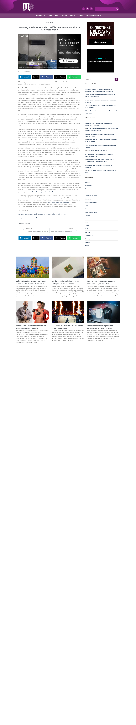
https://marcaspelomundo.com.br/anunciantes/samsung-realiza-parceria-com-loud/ (42, 214)
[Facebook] (83, 8)
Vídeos (81, 15)
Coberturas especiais (93, 15)
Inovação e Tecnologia (91, 212)
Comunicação (39, 15)
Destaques (88, 199)
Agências (87, 182)
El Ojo (86, 205)
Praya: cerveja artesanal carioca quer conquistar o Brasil (100, 171)
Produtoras (88, 229)
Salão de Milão (89, 235)
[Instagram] (91, 8)
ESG (56, 15)
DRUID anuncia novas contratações (97, 150)
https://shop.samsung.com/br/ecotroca (57, 202)
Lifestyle (64, 15)
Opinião (72, 15)
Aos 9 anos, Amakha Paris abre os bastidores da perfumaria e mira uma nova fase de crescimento (99, 90)
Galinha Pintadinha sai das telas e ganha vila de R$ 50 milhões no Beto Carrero (100, 95)
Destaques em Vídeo (90, 202)
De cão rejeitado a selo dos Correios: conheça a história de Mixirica (100, 101)
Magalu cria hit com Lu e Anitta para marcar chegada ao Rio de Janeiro (101, 140)
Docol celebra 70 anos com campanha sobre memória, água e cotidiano (100, 106)
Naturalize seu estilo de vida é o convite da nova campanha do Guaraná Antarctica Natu (99, 160)
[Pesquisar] (117, 9)
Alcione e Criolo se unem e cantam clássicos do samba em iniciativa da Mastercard (101, 129)
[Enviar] (116, 79)
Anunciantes (49, 22)
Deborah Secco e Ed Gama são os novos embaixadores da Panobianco (101, 112)
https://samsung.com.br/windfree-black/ (44, 192)
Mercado (87, 219)
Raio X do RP (88, 232)
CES (86, 192)
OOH (50, 15)
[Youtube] (87, 8)
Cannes (87, 189)
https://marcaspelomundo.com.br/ (28, 218)
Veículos (87, 242)
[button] (25, 77)
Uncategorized (89, 239)
